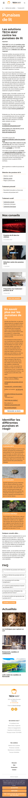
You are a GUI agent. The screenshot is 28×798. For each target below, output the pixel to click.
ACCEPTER (14, 788)
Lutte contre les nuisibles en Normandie (11, 675)
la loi (15, 377)
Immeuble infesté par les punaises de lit (13, 394)
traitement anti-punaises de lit (12, 404)
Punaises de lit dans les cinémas (11, 236)
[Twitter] (15, 709)
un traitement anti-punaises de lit (11, 125)
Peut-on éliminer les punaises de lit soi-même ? (14, 575)
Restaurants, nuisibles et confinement (10, 652)
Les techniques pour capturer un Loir (13, 630)
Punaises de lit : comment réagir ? (13, 386)
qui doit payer (19, 389)
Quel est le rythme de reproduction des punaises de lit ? (13, 597)
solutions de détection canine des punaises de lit (13, 140)
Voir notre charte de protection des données (14, 794)
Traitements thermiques (9, 206)
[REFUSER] (26, 788)
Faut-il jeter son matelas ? (11, 400)
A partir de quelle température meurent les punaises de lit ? (13, 586)
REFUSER (14, 791)
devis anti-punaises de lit (9, 132)
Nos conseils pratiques (10, 407)
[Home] (2, 8)
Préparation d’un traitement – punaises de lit (13, 289)
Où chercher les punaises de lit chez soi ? (14, 570)
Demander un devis (14, 411)
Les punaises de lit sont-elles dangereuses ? (11, 581)
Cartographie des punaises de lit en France (13, 382)
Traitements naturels (8, 202)
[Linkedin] (12, 709)
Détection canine (7, 178)
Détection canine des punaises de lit (13, 263)
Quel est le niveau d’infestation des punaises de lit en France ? (12, 591)
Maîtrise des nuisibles (10, 8)
